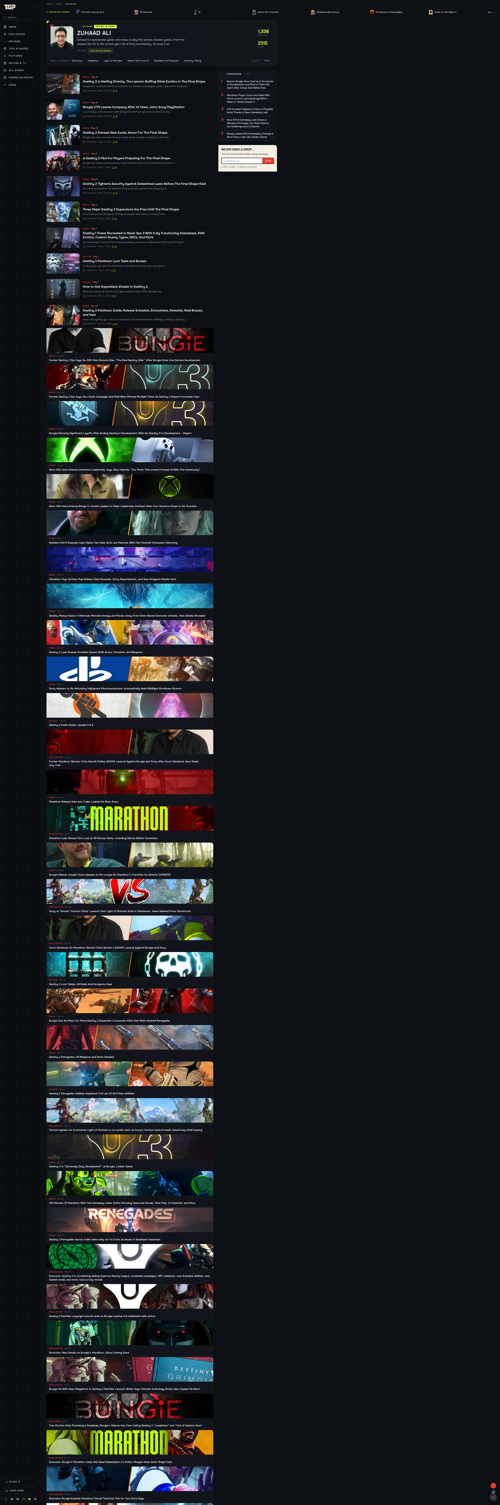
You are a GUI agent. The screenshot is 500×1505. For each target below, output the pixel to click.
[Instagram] (23, 1499)
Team (59, 4)
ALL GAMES (16, 70)
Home (49, 4)
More (22, 84)
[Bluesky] (17, 1499)
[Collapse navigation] (35, 7)
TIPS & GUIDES (19, 48)
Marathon (93, 60)
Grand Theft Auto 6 (138, 60)
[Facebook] (35, 1499)
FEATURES (15, 55)
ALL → (491, 12)
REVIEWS (15, 41)
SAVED (14, 1481)
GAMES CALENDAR (21, 77)
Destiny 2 (77, 60)
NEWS (12, 26)
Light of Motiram (113, 60)
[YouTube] (11, 1499)
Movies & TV (17, 63)
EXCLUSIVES (17, 34)
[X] (6, 1499)
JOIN (268, 160)
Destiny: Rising (192, 60)
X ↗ (257, 61)
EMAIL (267, 61)
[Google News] (29, 1499)
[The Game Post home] (10, 7)
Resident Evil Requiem (166, 60)
